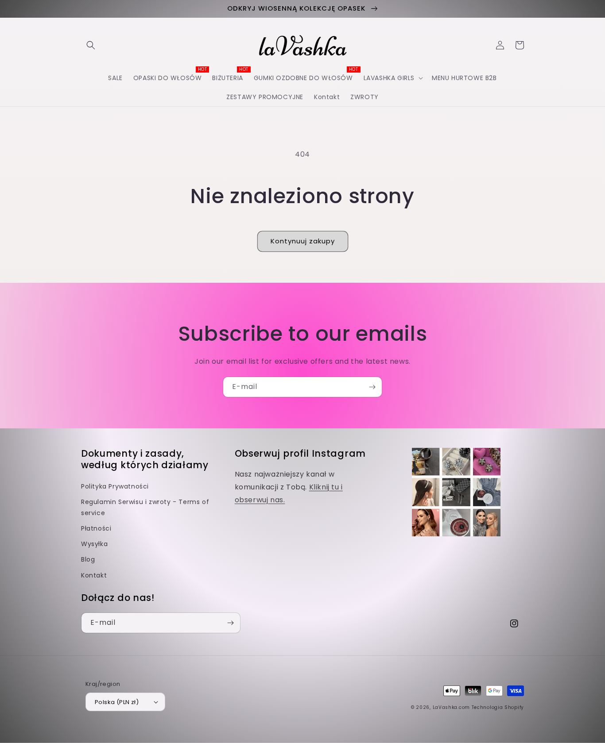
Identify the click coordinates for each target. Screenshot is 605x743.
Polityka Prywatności (115, 486)
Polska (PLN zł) (117, 702)
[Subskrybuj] (372, 387)
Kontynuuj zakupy (303, 241)
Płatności (96, 528)
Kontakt (94, 575)
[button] (91, 45)
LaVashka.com (451, 707)
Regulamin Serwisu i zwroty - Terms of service (145, 507)
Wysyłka (94, 543)
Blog (88, 559)
